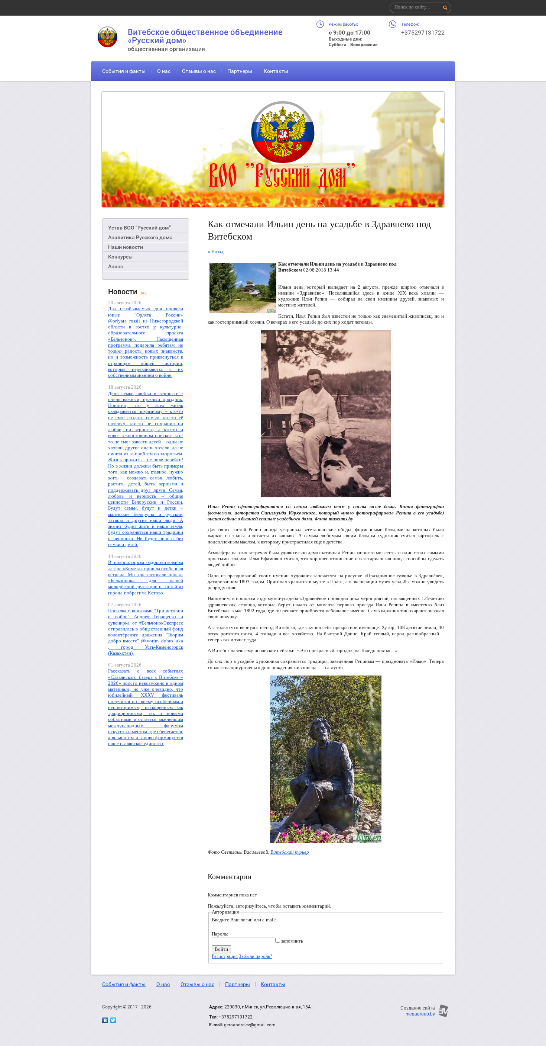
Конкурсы (120, 257)
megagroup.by (420, 1014)
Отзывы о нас (199, 71)
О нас (163, 71)
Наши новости (125, 247)
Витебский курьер (289, 852)
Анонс (115, 266)
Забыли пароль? (255, 956)
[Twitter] (113, 1020)
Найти (445, 8)
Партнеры (239, 71)
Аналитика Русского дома (140, 237)
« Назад (216, 251)
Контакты (276, 71)
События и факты (124, 71)
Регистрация (225, 956)
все (144, 292)
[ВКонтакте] (105, 1020)
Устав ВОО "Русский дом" (139, 228)
